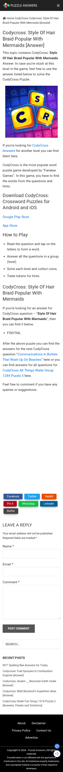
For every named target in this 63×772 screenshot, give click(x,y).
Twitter (32, 496)
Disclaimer (39, 723)
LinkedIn (49, 503)
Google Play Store (16, 217)
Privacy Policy (21, 730)
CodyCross (21, 18)
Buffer (11, 511)
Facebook (13, 496)
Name (8, 546)
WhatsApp (28, 503)
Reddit (49, 496)
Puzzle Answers (36, 750)
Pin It (10, 503)
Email (8, 564)
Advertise (31, 737)
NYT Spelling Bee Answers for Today (25, 665)
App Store (10, 226)
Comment (11, 582)
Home (10, 18)
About (22, 723)
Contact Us (43, 730)
